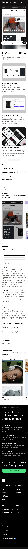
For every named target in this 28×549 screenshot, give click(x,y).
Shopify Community (7, 515)
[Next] (25, 352)
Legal (15, 515)
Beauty (4, 492)
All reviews (6, 263)
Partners (16, 512)
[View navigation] (25, 2)
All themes (15, 327)
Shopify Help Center (7, 509)
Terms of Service (6, 530)
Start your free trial (14, 470)
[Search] (21, 2)
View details (5, 334)
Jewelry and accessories (5, 495)
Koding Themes (7, 59)
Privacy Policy (5, 534)
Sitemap (4, 542)
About (16, 509)
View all (15, 352)
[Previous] (21, 352)
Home (3, 499)
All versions (13, 334)
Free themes (17, 492)
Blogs (3, 518)
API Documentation (7, 512)
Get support (6, 327)
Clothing (4, 489)
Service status (18, 518)
